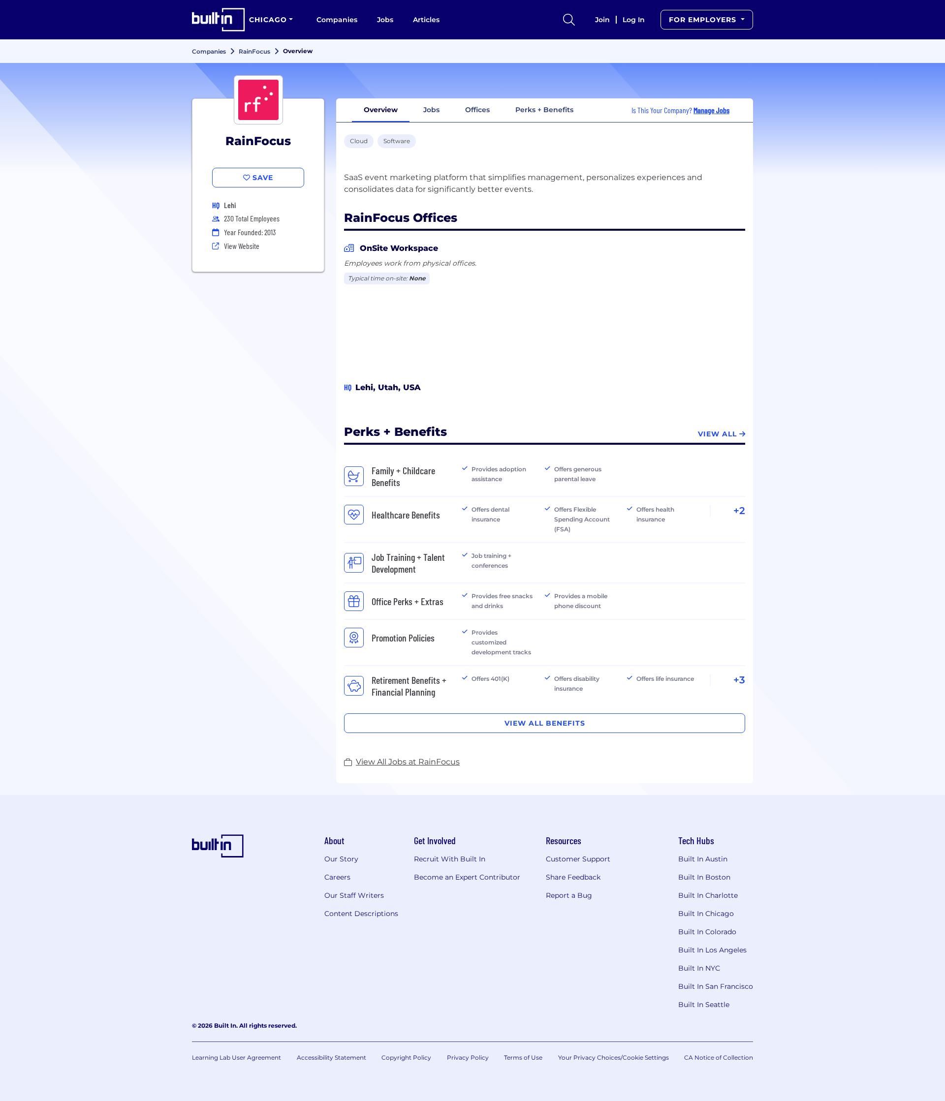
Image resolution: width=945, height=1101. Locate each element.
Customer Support (578, 859)
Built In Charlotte (708, 895)
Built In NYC (699, 968)
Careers (337, 877)
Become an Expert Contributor (467, 877)
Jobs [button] (431, 109)
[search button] (569, 19)
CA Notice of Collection (718, 1057)
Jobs (385, 19)
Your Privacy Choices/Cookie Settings (613, 1057)
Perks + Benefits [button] (544, 109)
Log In (634, 19)
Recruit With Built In (449, 859)
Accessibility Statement (331, 1057)
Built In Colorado (707, 931)
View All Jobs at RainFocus (408, 761)
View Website (241, 245)
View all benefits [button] (544, 723)
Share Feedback (573, 877)
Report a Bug (569, 895)
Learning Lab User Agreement (236, 1057)
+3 (739, 680)
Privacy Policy (468, 1057)
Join (602, 19)
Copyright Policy (406, 1057)
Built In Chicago (706, 913)
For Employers (704, 19)
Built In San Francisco (715, 986)
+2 (739, 511)
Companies (336, 19)
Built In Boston (704, 877)
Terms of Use (523, 1057)
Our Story (341, 859)
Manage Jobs (711, 110)
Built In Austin (702, 859)
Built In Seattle (703, 1004)
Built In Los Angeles (712, 950)
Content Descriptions (361, 913)
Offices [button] (477, 109)
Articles (426, 19)
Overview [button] (381, 109)
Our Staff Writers (354, 895)
